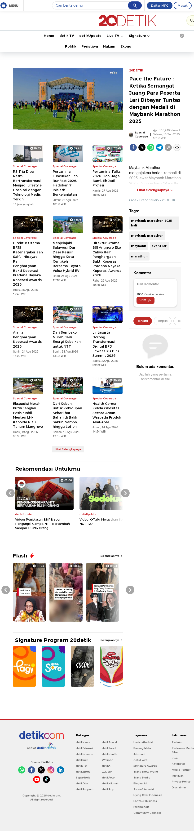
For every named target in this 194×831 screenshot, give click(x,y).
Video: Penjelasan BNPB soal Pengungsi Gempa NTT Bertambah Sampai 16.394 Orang (42, 523)
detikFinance (84, 754)
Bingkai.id (140, 783)
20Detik (107, 771)
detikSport (83, 771)
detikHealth (109, 754)
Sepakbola (83, 777)
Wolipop (108, 760)
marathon (139, 256)
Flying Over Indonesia (147, 795)
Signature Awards (145, 765)
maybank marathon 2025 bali (151, 223)
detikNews (83, 742)
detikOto (82, 783)
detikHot (81, 765)
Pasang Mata (142, 748)
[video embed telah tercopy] (177, 147)
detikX (106, 765)
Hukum (109, 46)
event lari (160, 246)
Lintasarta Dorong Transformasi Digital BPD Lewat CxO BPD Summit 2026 (106, 344)
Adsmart (139, 754)
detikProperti (84, 789)
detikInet (82, 760)
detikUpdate (90, 36)
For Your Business (145, 801)
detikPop (108, 789)
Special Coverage (141, 134)
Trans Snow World (145, 771)
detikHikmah (110, 783)
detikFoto (108, 777)
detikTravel (109, 742)
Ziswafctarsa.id (143, 789)
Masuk (183, 5)
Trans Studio (141, 777)
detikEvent (140, 760)
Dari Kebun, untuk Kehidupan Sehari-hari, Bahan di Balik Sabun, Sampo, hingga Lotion (67, 415)
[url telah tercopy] (168, 147)
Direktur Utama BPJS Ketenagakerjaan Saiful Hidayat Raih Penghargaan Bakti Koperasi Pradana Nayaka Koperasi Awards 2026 (28, 264)
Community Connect (147, 812)
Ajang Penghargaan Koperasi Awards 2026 (27, 339)
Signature (138, 36)
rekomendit (141, 807)
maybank (138, 246)
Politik (70, 46)
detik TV (66, 36)
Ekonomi (128, 46)
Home (49, 36)
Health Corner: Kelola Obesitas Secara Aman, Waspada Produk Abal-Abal (107, 413)
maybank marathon (147, 235)
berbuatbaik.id (143, 742)
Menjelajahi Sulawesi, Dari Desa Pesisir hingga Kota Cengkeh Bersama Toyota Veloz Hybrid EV (67, 257)
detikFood (109, 748)
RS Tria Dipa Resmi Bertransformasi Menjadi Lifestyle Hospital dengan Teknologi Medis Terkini (27, 185)
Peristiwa (89, 46)
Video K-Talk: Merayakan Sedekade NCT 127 (106, 521)
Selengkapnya (110, 555)
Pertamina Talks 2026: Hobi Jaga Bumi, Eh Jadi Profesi (106, 178)
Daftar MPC (159, 5)
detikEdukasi (84, 748)
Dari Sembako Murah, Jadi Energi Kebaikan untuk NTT (67, 339)
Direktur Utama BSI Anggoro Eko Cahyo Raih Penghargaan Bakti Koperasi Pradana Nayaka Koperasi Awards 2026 (107, 259)
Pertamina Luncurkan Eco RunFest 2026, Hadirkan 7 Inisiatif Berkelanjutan (65, 183)
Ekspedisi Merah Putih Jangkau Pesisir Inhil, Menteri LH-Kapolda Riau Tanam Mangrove (28, 415)
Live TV (113, 36)
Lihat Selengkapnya (68, 449)
